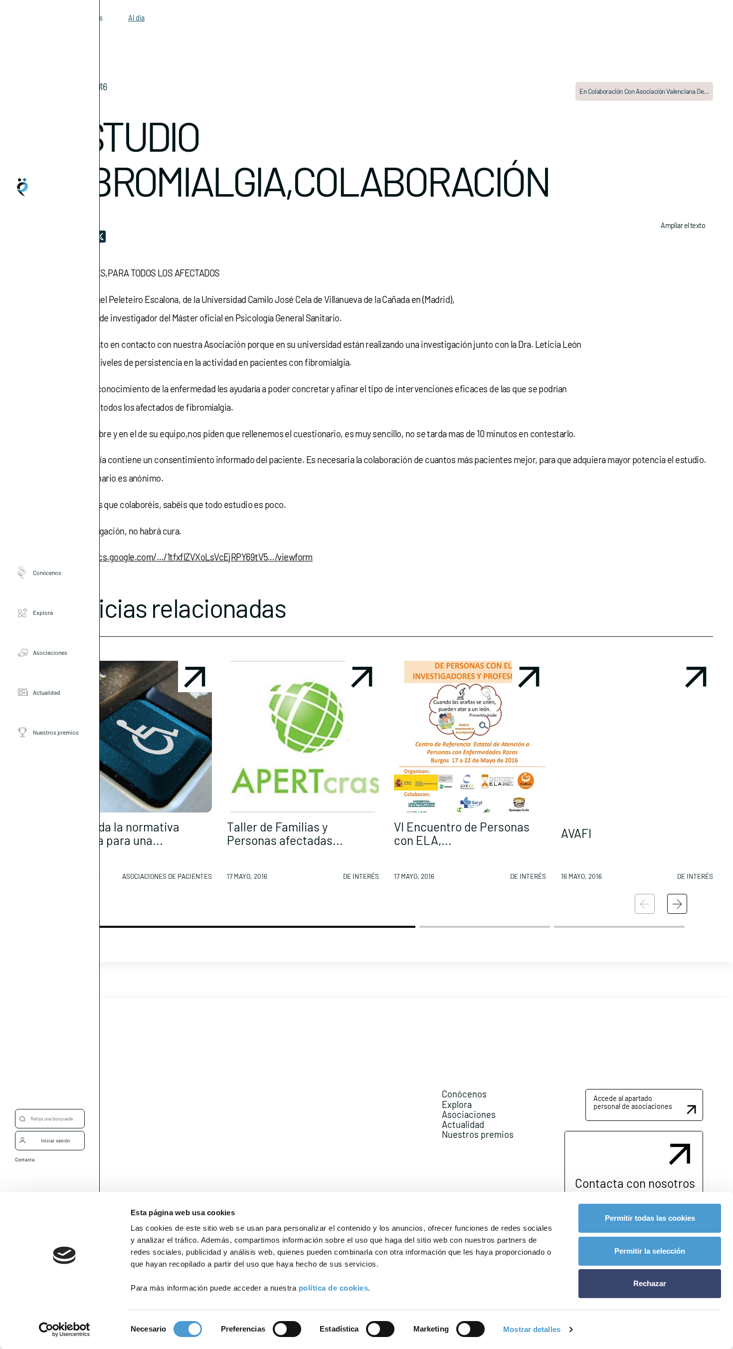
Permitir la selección (649, 1251)
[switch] (287, 1329)
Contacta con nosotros (635, 1182)
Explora (43, 612)
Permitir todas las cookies (650, 1218)
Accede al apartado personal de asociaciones (632, 1102)
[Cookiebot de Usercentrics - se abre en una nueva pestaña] (64, 1329)
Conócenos (47, 572)
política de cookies (333, 1288)
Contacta (24, 1159)
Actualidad (46, 692)
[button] (136, 774)
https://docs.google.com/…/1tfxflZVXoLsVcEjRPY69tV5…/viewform (186, 556)
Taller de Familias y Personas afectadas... (285, 833)
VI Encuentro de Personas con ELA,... (462, 833)
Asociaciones (50, 652)
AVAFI (576, 832)
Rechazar (649, 1283)
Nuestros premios (56, 732)
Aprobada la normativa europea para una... (120, 833)
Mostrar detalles (531, 1329)
